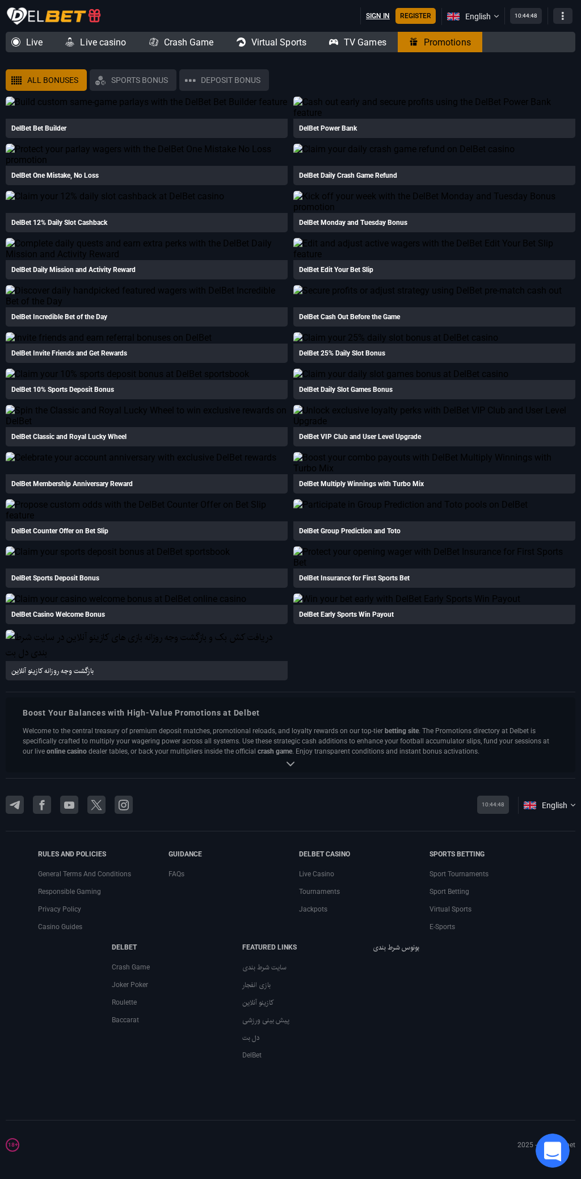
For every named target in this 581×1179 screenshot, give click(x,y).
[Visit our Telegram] (15, 805)
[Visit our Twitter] (96, 805)
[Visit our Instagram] (124, 805)
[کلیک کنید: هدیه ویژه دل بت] (94, 16)
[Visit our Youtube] (69, 805)
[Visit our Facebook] (42, 805)
